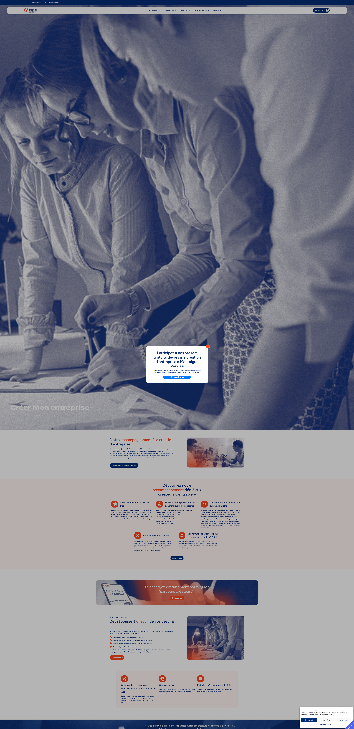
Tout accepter (309, 720)
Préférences (343, 720)
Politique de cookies (325, 724)
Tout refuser (326, 720)
